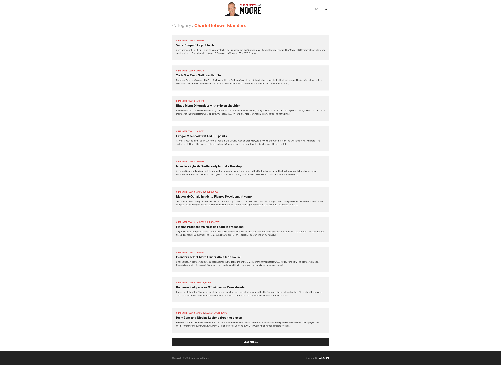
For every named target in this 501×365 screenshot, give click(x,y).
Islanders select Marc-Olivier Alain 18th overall (208, 257)
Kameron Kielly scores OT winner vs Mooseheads (210, 287)
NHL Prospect (212, 192)
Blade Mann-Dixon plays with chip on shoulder (208, 105)
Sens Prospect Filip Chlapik (195, 45)
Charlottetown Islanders (190, 40)
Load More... (250, 341)
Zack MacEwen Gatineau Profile (198, 75)
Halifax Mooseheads (216, 313)
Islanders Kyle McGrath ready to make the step (209, 166)
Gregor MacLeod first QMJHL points (201, 136)
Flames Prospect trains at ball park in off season (210, 226)
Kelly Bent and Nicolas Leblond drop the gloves (209, 317)
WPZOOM (324, 358)
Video (208, 283)
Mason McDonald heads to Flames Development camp (214, 196)
